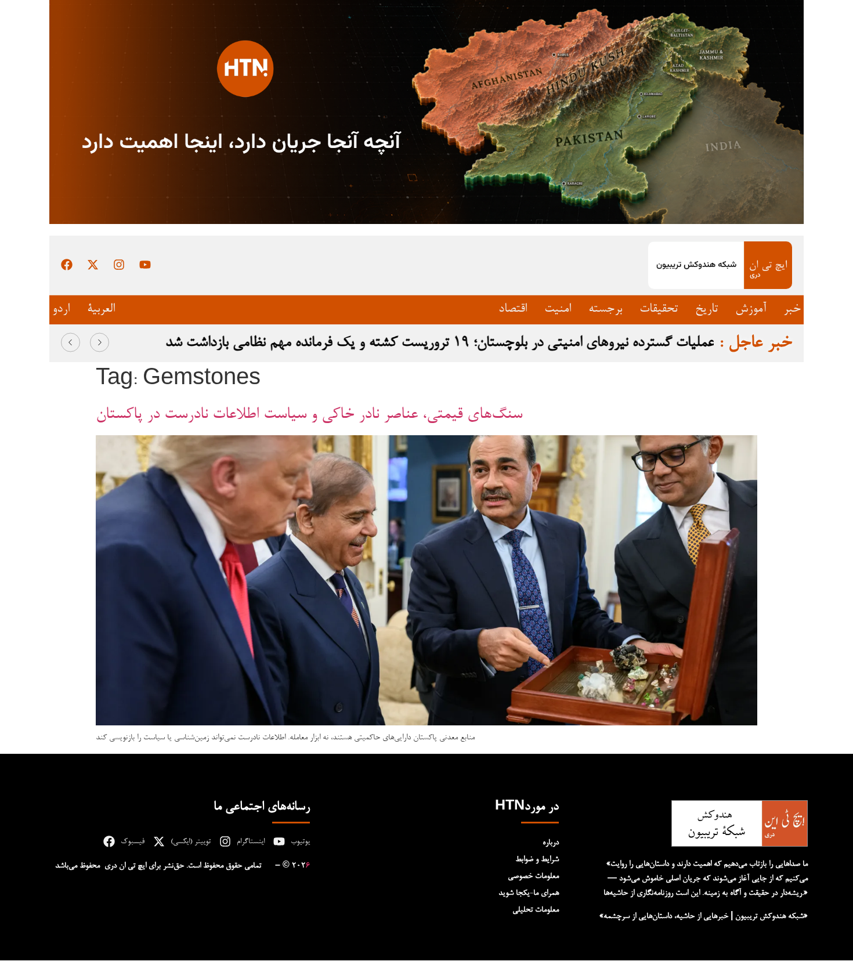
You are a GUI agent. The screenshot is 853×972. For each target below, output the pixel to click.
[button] (70, 342)
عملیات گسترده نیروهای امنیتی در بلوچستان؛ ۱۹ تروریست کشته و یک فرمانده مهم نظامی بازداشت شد (439, 343)
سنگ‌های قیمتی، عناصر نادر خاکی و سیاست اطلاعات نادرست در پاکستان (309, 415)
